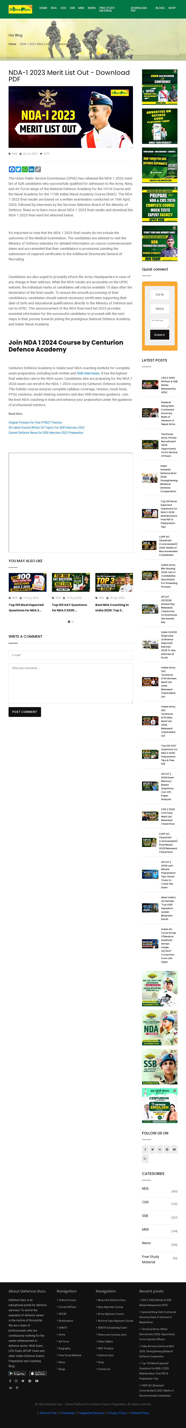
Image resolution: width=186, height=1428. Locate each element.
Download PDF (139, 9)
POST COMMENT (24, 712)
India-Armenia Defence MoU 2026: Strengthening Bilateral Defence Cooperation (168, 478)
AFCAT (63, 1313)
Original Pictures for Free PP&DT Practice (35, 422)
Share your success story (112, 1334)
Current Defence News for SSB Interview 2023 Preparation (46, 432)
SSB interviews (88, 373)
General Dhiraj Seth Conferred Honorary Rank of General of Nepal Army (168, 413)
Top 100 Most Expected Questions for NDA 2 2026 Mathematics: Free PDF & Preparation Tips (169, 514)
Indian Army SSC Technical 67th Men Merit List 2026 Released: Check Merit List (168, 721)
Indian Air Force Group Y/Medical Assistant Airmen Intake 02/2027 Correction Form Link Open (168, 945)
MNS (81, 8)
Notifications (66, 1320)
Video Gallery (105, 1341)
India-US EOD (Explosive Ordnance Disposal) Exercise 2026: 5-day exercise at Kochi (169, 644)
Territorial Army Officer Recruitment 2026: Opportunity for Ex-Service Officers (157, 1334)
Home (12, 44)
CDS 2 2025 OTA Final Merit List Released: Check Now (168, 817)
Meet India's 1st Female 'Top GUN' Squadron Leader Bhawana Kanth (168, 908)
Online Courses (67, 1300)
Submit (159, 334)
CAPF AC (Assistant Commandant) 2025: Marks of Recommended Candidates (168, 546)
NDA (54, 8)
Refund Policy (140, 1413)
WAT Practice (105, 1348)
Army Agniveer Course (111, 1313)
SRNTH (63, 1327)
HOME (43, 8)
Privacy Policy (117, 1413)
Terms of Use (48, 1413)
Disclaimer (68, 1413)
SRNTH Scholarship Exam (112, 1327)
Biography (64, 1348)
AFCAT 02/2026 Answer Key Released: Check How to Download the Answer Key (169, 609)
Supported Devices (91, 1413)
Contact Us (104, 1369)
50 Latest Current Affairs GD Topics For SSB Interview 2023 (47, 427)
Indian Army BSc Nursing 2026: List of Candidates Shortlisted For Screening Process (169, 575)
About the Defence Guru (112, 1300)
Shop (172, 8)
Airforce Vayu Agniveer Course (115, 1320)
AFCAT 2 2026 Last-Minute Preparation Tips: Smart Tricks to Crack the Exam (168, 874)
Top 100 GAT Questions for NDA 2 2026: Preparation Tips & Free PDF (169, 755)
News (92, 8)
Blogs (160, 8)
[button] (69, 621)
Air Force (64, 1341)
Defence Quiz (106, 1355)
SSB (72, 8)
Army (62, 1334)
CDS (63, 8)
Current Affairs (67, 1307)
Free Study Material (107, 9)
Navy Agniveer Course (110, 1307)
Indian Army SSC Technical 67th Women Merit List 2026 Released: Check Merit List (168, 682)
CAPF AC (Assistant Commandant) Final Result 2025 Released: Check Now (168, 843)
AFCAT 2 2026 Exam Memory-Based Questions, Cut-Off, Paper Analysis (167, 786)
